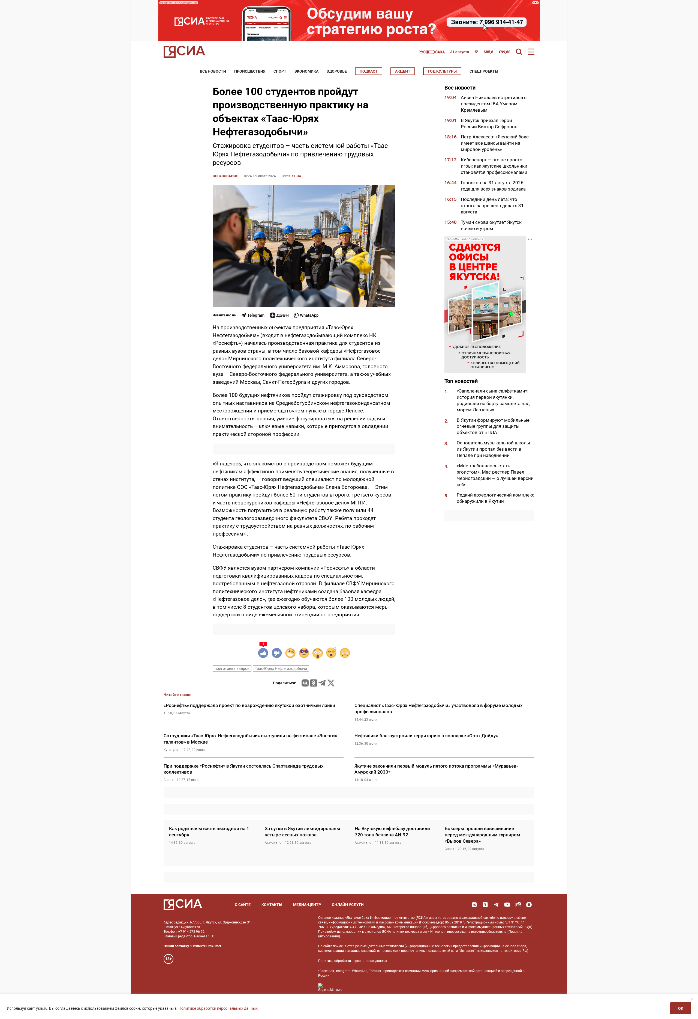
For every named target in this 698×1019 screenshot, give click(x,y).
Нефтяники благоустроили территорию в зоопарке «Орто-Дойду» (426, 735)
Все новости (213, 71)
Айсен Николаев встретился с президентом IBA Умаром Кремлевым (493, 104)
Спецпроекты (484, 71)
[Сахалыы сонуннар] (432, 52)
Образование (225, 176)
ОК (680, 1008)
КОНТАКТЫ (271, 904)
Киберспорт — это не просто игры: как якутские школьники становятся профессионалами (494, 166)
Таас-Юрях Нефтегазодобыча (281, 668)
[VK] (474, 904)
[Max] (529, 904)
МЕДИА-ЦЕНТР (307, 904)
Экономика (306, 71)
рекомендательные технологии (379, 946)
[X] (331, 683)
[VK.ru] (305, 683)
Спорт (279, 71)
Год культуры (442, 71)
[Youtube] (507, 904)
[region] (349, 1006)
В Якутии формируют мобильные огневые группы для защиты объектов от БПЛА (493, 426)
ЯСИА (296, 176)
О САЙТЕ (243, 904)
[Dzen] (279, 315)
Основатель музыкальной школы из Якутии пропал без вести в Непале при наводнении (493, 449)
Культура (171, 750)
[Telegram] (322, 683)
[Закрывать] (692, 999)
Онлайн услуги (348, 904)
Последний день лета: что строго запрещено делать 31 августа (492, 206)
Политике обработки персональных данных (218, 1008)
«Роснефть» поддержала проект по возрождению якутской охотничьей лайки (249, 705)
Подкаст (369, 71)
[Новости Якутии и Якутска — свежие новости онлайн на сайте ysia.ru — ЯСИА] (184, 52)
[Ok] (485, 904)
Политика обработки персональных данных (352, 961)
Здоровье (337, 71)
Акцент (402, 71)
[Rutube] (518, 904)
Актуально (273, 843)
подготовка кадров (232, 668)
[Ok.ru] (313, 683)
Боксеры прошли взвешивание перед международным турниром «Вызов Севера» (482, 835)
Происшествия (249, 71)
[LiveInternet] (352, 987)
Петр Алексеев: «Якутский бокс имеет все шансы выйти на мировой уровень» (495, 143)
